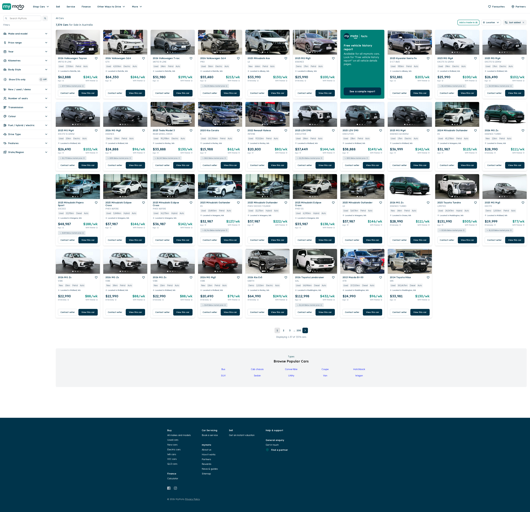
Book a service (210, 435)
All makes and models (179, 435)
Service (71, 6)
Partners (206, 459)
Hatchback (359, 369)
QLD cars (172, 463)
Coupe (325, 369)
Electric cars (174, 449)
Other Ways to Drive (109, 6)
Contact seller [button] (67, 93)
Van (325, 375)
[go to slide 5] (83, 52)
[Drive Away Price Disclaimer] (258, 81)
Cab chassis (257, 369)
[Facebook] (168, 488)
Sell (58, 6)
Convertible (291, 369)
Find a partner (279, 450)
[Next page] (305, 330)
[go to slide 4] (80, 52)
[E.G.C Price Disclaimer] (63, 81)
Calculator (172, 478)
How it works (208, 454)
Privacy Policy (192, 499)
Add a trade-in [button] (467, 22)
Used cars (172, 439)
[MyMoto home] (13, 6)
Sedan (257, 375)
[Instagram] (175, 488)
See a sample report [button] (362, 91)
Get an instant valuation (242, 435)
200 (299, 330)
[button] (45, 18)
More (135, 6)
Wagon (359, 375)
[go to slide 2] (75, 52)
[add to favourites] (96, 58)
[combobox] (22, 18)
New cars (172, 444)
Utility (291, 375)
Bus (223, 369)
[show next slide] (95, 44)
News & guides (210, 468)
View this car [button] (88, 93)
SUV (223, 375)
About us (206, 449)
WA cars (171, 454)
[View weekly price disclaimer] (97, 81)
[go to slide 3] (78, 52)
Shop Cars (39, 6)
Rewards (206, 464)
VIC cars (172, 459)
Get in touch (272, 444)
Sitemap (206, 473)
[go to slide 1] (73, 52)
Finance (86, 6)
